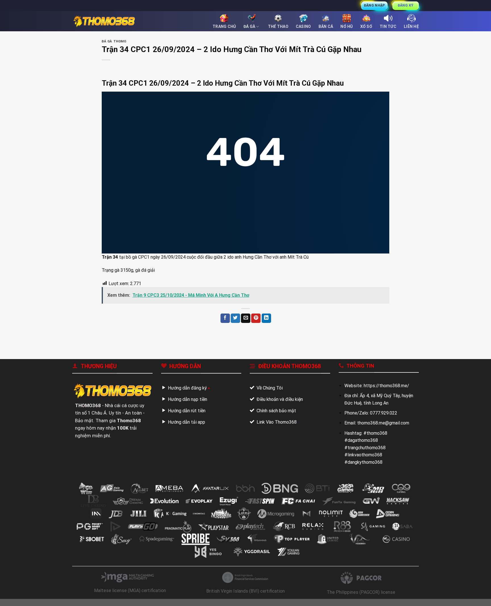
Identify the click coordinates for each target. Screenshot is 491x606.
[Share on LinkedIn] (266, 318)
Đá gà (249, 26)
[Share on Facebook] (225, 318)
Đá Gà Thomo (114, 41)
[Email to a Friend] (245, 318)
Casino (303, 26)
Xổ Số (366, 26)
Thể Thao (278, 26)
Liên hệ (411, 26)
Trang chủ (224, 26)
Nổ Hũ (346, 26)
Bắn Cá (326, 26)
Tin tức (388, 26)
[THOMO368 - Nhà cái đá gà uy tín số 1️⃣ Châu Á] (104, 21)
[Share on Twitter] (235, 318)
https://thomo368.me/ (386, 385)
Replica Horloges (17, 602)
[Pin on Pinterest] (256, 318)
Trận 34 (110, 257)
